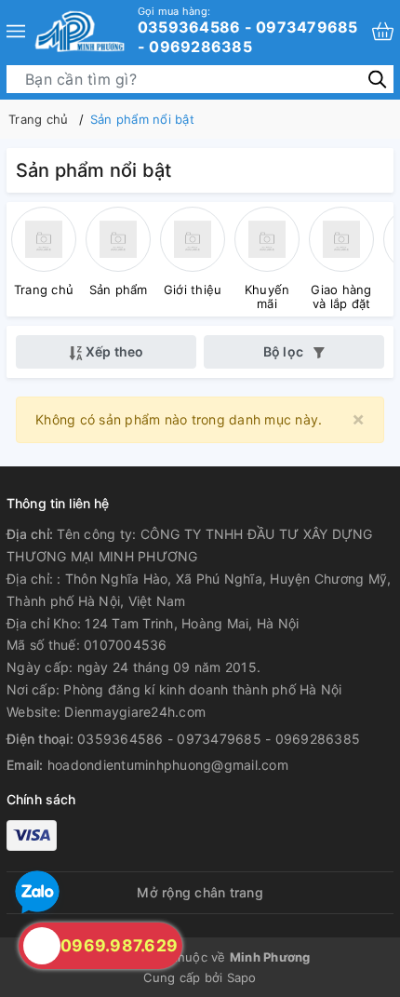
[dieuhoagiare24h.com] (79, 31)
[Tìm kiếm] (377, 77)
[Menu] (16, 31)
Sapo (242, 977)
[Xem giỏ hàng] (382, 31)
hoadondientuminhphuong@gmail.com (167, 765)
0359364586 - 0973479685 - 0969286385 (248, 30)
